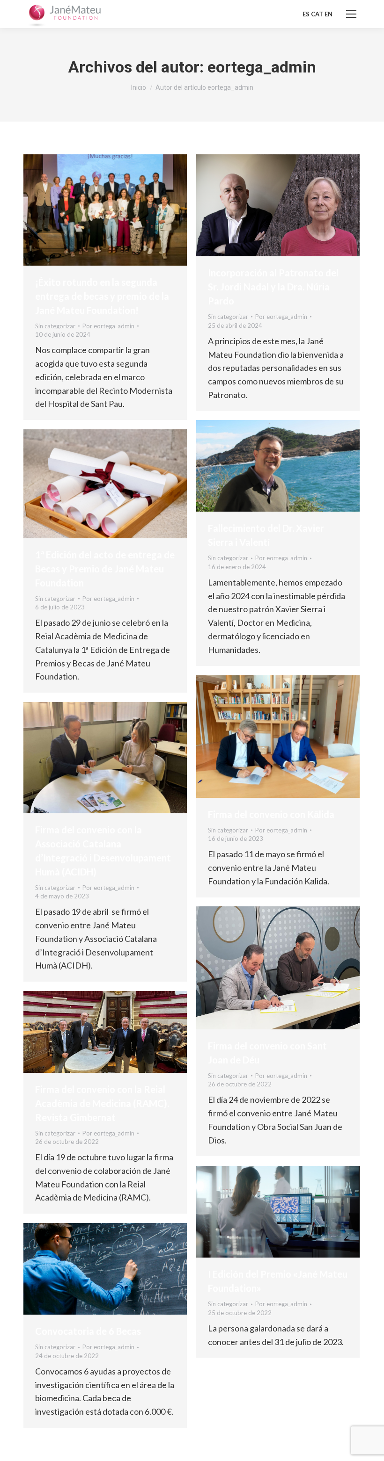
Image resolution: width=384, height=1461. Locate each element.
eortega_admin (261, 67)
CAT (317, 14)
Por (108, 326)
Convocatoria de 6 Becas (88, 1331)
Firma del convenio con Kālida (271, 814)
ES (306, 14)
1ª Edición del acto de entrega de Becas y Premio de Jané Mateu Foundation (105, 568)
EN (328, 14)
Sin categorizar (55, 326)
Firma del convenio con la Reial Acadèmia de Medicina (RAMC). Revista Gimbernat (102, 1103)
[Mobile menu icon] (351, 14)
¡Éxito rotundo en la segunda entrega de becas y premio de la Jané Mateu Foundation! (102, 296)
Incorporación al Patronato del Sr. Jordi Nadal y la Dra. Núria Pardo (273, 286)
